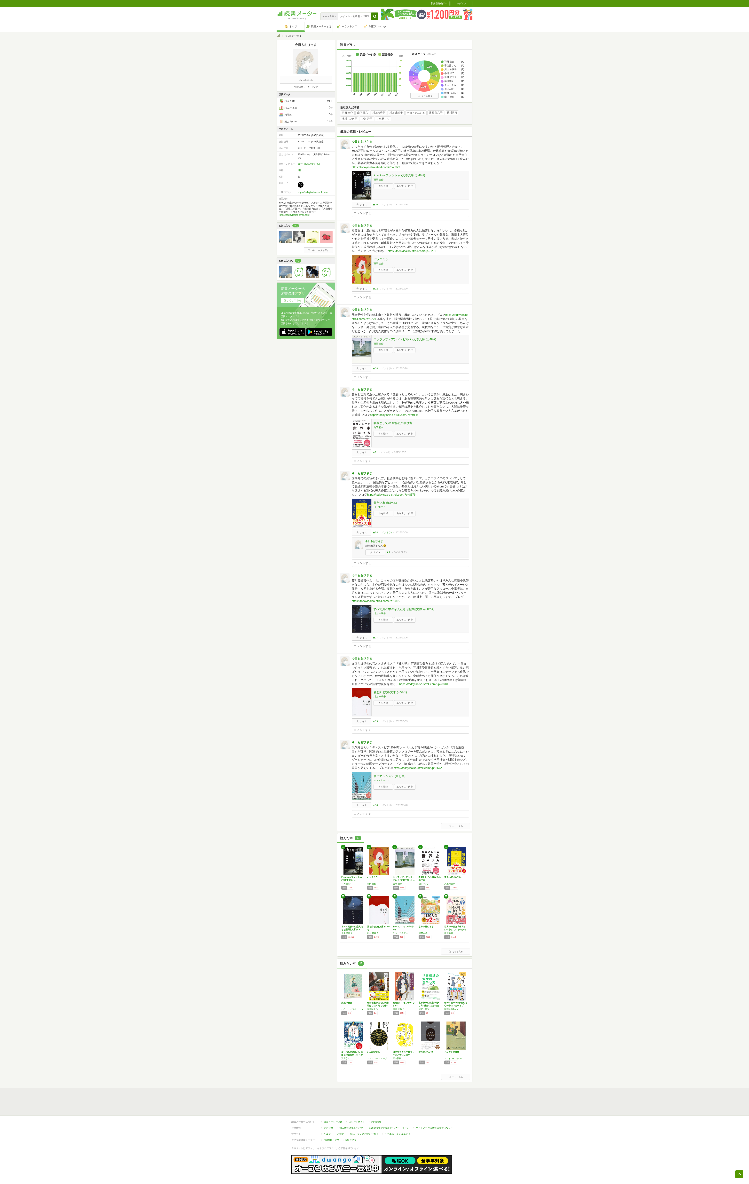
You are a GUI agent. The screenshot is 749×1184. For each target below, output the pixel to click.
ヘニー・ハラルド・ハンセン (353, 1009)
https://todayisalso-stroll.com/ (313, 192)
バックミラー (382, 259)
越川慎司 (452, 112)
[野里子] (312, 242)
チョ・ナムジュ (416, 112)
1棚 (299, 170)
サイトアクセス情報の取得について (434, 1128)
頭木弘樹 (397, 1058)
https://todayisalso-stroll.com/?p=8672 (417, 768)
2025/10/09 (402, 532)
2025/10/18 (402, 368)
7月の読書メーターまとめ (306, 87)
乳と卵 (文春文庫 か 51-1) (390, 692)
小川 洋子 (366, 118)
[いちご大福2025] (326, 242)
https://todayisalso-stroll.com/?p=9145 (394, 414)
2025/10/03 (402, 721)
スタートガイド (357, 1122)
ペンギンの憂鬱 (451, 1052)
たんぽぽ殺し (373, 1052)
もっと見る (427, 95)
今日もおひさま (362, 141)
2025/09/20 (402, 805)
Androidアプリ (331, 1140)
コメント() (385, 204)
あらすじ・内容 (405, 186)
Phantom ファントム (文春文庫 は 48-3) (399, 175)
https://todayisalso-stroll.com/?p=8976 (391, 494)
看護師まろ (372, 1009)
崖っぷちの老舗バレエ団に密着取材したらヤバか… (352, 1055)
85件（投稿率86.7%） (309, 163)
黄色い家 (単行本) (385, 502)
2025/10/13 (400, 452)
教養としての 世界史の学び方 (393, 423)
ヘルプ (327, 1134)
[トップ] (278, 36)
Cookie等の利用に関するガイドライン (389, 1128)
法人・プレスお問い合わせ (364, 1134)
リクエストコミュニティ (397, 1134)
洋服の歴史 (346, 1002)
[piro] (285, 242)
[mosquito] (326, 277)
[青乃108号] (299, 242)
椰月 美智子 (398, 1009)
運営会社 (328, 1128)
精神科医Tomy (451, 1009)
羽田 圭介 (347, 112)
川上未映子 (378, 112)
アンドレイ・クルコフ (455, 1058)
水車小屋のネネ (426, 926)
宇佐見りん (383, 118)
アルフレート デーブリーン (379, 1058)
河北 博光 (424, 1009)
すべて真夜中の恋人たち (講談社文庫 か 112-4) (404, 609)
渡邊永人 (345, 1058)
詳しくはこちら (293, 300)
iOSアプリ (350, 1140)
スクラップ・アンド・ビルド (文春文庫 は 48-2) (405, 339)
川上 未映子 (396, 112)
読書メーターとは (333, 1122)
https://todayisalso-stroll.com (294, 215)
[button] (374, 16)
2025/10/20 (402, 289)
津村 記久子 (436, 112)
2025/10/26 (402, 204)
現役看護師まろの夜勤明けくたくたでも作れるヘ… (378, 1005)
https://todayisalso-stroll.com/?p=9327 (376, 167)
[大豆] (299, 277)
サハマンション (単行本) (390, 776)
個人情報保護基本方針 (351, 1128)
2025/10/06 (402, 637)
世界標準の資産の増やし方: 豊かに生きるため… (429, 1005)
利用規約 (376, 1122)
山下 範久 (362, 112)
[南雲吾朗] (312, 277)
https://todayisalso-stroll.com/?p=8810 (376, 601)
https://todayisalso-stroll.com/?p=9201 (412, 251)
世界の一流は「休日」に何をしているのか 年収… (455, 929)
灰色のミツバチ (426, 1052)
